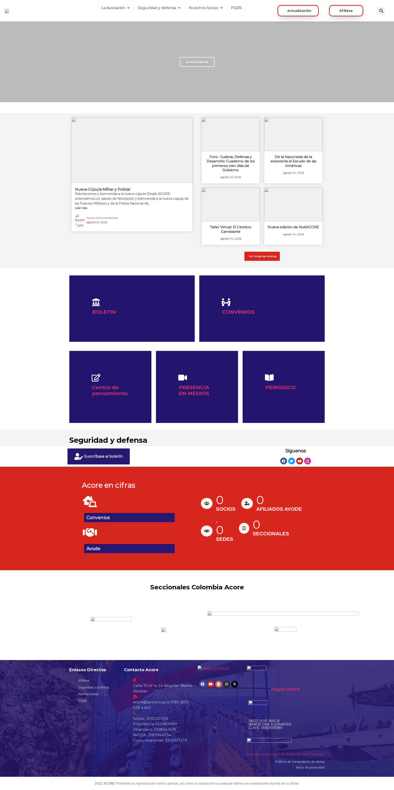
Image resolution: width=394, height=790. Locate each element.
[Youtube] (299, 461)
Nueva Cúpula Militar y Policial (102, 189)
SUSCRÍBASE (197, 62)
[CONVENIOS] (226, 302)
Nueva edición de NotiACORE (293, 227)
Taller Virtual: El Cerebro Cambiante (230, 229)
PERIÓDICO (280, 387)
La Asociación (113, 8)
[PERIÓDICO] (269, 377)
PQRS (236, 8)
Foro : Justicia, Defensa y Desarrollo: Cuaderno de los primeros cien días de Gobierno (231, 163)
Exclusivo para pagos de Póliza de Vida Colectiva (285, 754)
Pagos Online (285, 689)
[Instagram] (226, 684)
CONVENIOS (238, 312)
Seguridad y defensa (157, 8)
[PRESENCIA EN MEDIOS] (183, 377)
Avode (93, 548)
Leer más (81, 208)
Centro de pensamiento (110, 390)
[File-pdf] (307, 461)
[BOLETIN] (96, 302)
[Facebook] (283, 461)
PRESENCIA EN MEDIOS (194, 390)
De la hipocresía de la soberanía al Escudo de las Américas (293, 161)
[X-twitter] (234, 684)
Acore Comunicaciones (102, 218)
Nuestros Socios (203, 8)
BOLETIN (104, 312)
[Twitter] (291, 461)
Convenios (98, 517)
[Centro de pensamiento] (96, 377)
